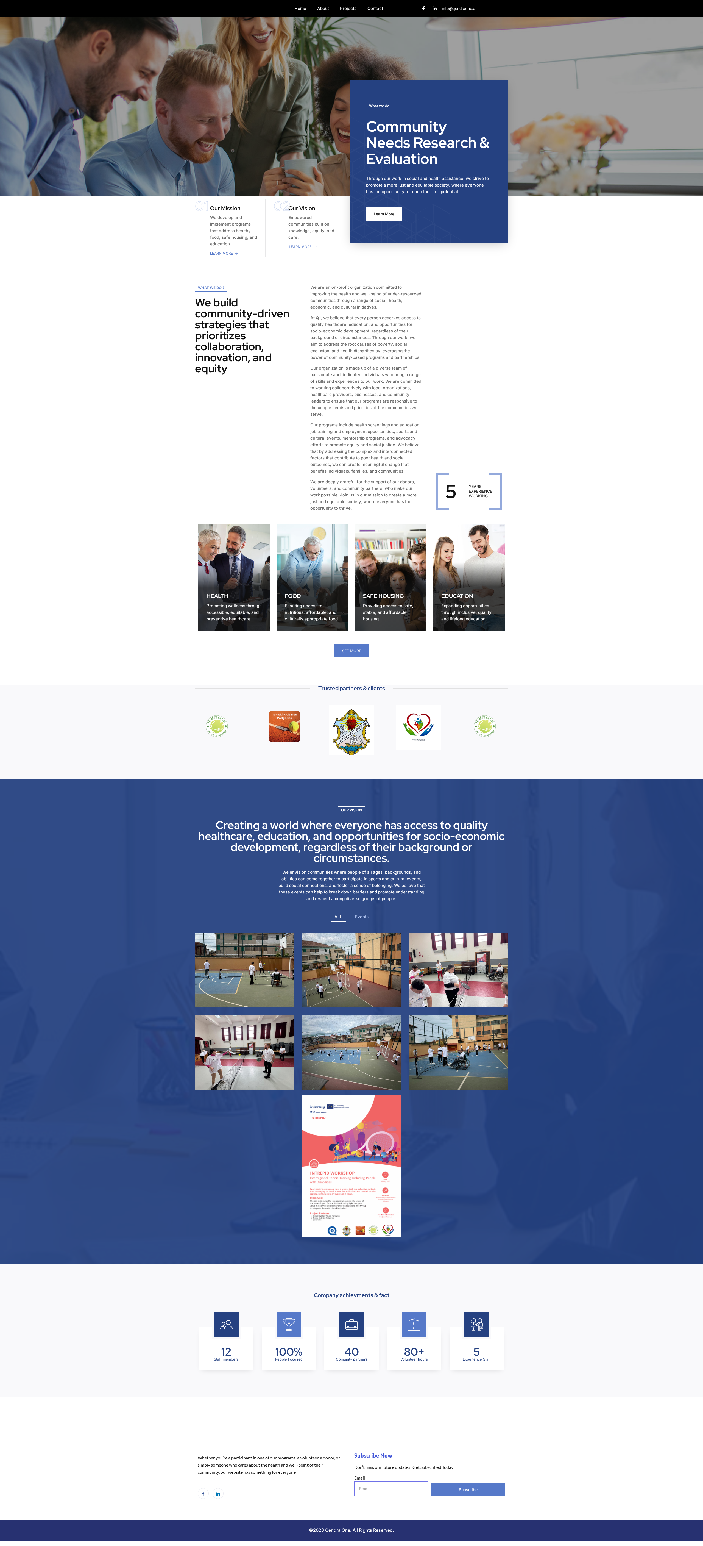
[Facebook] (424, 8)
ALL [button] (338, 916)
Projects (348, 8)
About (323, 8)
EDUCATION (457, 595)
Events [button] (362, 916)
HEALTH (217, 595)
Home (300, 8)
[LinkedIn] (435, 8)
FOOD (293, 595)
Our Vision (301, 208)
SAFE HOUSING (383, 595)
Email (359, 1478)
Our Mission (225, 208)
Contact (375, 8)
